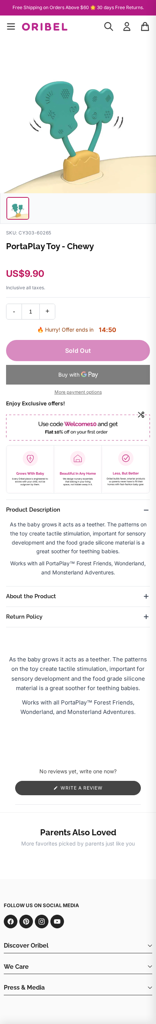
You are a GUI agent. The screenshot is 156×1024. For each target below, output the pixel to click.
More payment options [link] (78, 392)
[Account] (127, 26)
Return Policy (24, 616)
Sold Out (78, 350)
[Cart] (145, 26)
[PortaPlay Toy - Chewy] (17, 208)
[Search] (108, 26)
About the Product (31, 596)
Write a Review (93, 790)
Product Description (33, 509)
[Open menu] (11, 26)
